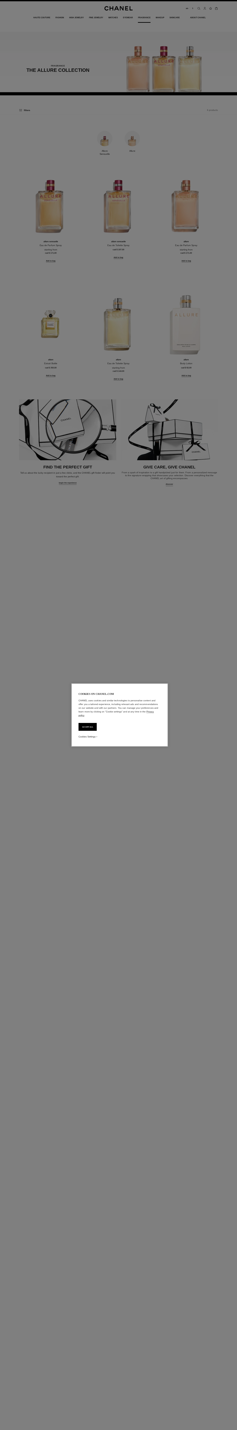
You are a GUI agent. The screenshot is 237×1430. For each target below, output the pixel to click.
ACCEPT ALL (87, 727)
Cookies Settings (87, 736)
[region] (119, 715)
